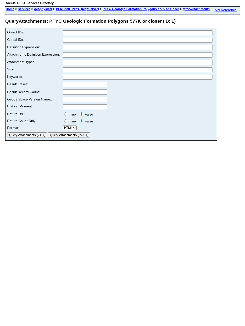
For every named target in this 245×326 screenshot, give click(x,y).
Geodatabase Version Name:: (29, 99)
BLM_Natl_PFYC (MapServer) (77, 9)
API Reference (226, 10)
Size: (11, 69)
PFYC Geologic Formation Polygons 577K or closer (141, 9)
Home (10, 9)
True (73, 114)
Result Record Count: (23, 92)
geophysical (43, 9)
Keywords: (15, 77)
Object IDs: (15, 32)
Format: (13, 128)
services (24, 9)
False (88, 114)
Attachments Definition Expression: (33, 54)
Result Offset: (17, 84)
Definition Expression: (23, 47)
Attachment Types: (21, 62)
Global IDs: (15, 40)
